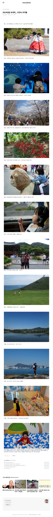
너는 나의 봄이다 (7, 468)
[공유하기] (8, 456)
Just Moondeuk (8, 502)
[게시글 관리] (9, 456)
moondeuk (26, 2)
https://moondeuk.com (33, 514)
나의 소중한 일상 (6, 460)
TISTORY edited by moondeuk (22, 514)
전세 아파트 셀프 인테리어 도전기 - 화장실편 (11, 463)
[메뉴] (3, 2)
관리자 (39, 514)
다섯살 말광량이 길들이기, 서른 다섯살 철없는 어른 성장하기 (14, 465)
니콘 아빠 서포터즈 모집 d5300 (9, 466)
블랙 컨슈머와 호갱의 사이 (8, 462)
